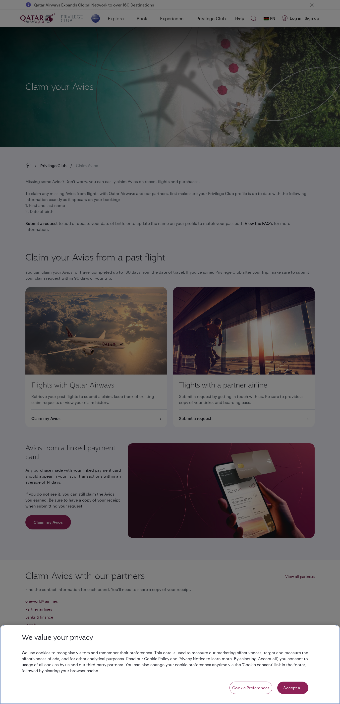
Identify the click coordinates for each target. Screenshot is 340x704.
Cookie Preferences (251, 687)
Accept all (292, 687)
